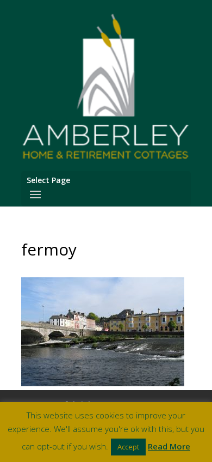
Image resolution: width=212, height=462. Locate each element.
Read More (169, 446)
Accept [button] (128, 447)
